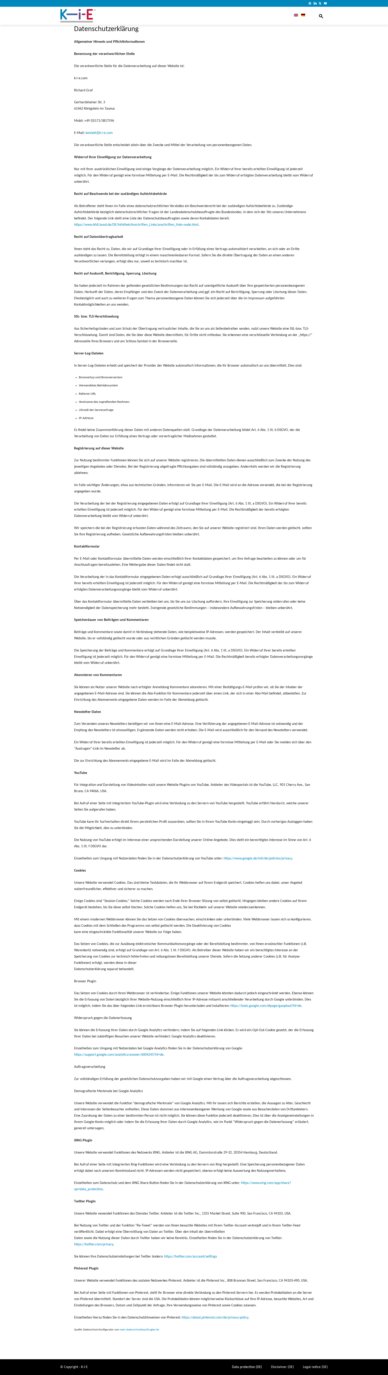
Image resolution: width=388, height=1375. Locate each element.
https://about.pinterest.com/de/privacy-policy (215, 1317)
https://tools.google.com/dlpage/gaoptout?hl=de (265, 1006)
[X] (320, 3)
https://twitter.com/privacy (93, 1244)
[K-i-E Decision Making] (89, 16)
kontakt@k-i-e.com (99, 133)
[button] (321, 16)
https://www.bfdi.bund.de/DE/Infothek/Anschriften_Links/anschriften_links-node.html (136, 225)
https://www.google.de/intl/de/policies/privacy (258, 858)
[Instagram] (310, 3)
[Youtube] (325, 3)
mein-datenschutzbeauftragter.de (139, 1329)
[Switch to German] (303, 16)
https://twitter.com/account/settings (190, 1256)
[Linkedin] (315, 3)
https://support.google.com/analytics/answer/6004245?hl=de (118, 1055)
